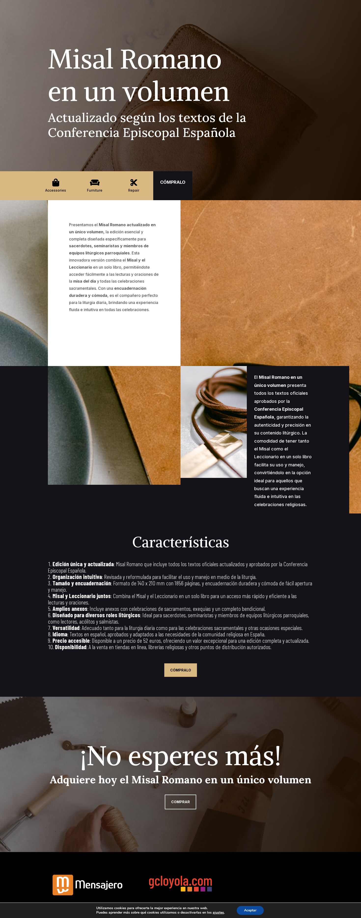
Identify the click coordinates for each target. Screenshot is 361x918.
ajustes (218, 912)
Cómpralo (180, 670)
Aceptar (250, 910)
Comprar (180, 802)
